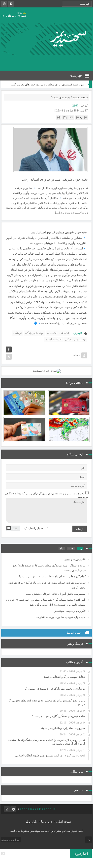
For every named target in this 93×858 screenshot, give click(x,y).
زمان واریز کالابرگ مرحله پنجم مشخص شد (24, 392)
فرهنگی (17, 332)
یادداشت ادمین (54, 339)
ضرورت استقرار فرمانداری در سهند (63, 728)
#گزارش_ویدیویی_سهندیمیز (70, 610)
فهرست (76, 75)
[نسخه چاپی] (58, 117)
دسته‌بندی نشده (61, 97)
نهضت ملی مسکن (75, 339)
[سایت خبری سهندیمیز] (68, 39)
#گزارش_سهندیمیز (75, 559)
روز (80, 548)
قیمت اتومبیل (73, 632)
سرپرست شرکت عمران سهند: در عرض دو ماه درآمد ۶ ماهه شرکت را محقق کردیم (46, 585)
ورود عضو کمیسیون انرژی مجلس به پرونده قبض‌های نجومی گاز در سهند (80, 84)
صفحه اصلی (63, 821)
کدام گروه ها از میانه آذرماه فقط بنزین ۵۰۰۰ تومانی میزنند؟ (24, 417)
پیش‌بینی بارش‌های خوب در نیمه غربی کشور (68, 419)
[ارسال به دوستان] (71, 117)
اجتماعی (64, 332)
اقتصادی (52, 332)
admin (76, 354)
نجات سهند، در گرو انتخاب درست (64, 676)
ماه (61, 548)
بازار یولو (31, 821)
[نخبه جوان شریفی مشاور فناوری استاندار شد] (50, 149)
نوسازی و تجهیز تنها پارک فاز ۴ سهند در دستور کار (54, 688)
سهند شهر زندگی (34, 332)
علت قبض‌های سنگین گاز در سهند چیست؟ (58, 716)
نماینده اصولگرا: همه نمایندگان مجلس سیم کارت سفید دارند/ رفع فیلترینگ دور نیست (49, 568)
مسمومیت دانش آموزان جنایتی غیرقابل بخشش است (56, 593)
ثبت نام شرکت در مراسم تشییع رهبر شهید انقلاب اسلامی (50, 755)
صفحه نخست (80, 97)
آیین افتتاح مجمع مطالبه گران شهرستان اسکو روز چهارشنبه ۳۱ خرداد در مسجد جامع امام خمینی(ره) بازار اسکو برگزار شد (45, 602)
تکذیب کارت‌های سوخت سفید (68, 392)
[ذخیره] (64, 117)
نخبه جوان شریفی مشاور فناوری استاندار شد (60, 617)
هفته (70, 548)
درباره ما (46, 821)
